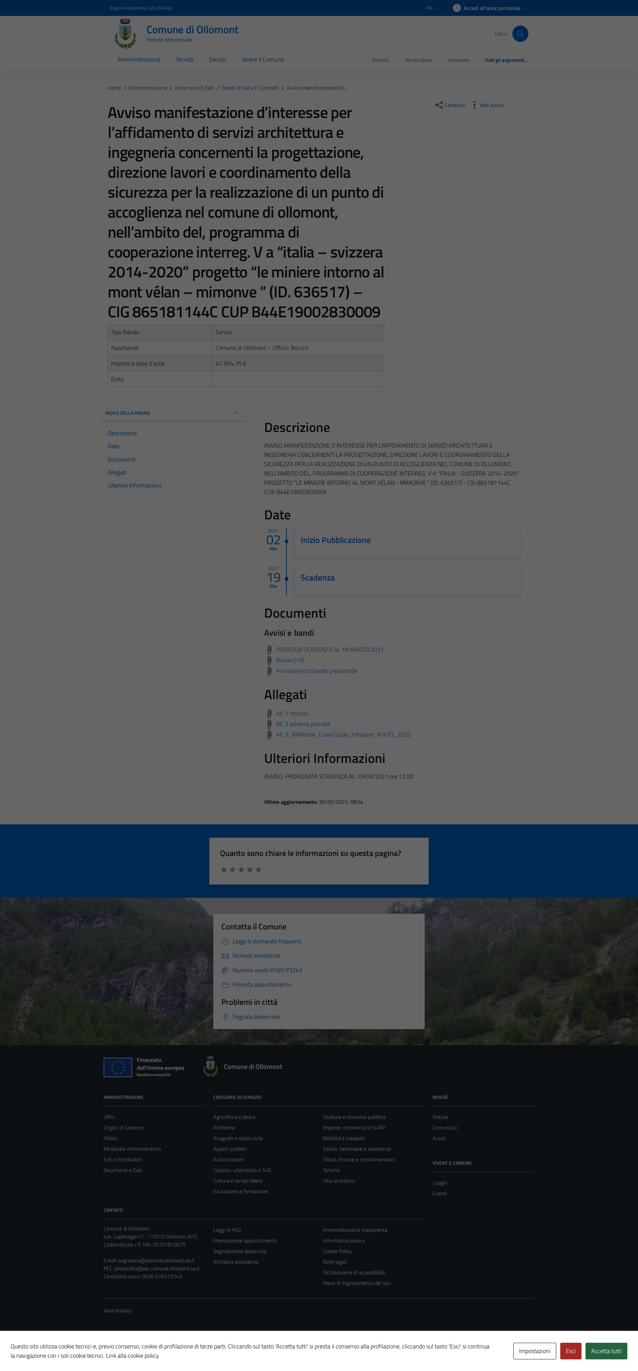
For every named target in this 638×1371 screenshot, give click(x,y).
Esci (571, 1350)
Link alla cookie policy (132, 1355)
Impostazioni (535, 1350)
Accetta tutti (606, 1350)
